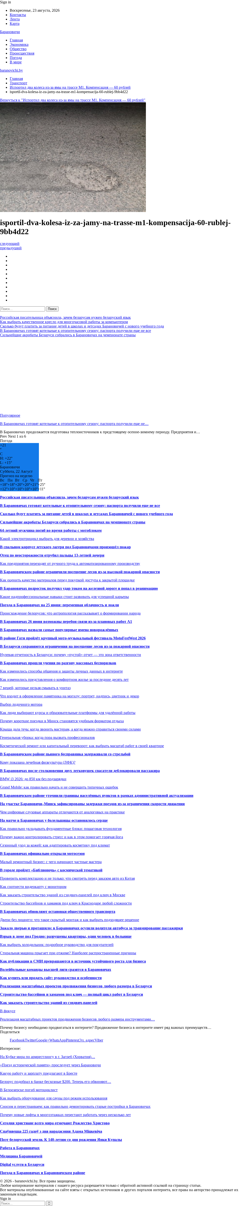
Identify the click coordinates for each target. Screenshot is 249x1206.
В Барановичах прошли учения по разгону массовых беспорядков (58, 663)
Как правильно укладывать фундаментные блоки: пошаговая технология (61, 829)
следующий (9, 243)
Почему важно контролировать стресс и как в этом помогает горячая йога (61, 837)
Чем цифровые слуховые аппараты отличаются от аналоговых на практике (62, 812)
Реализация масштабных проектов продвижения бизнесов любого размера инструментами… (77, 1019)
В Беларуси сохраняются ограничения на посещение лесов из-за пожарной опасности (75, 646)
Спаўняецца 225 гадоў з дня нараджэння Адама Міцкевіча (51, 1131)
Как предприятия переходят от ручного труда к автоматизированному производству (70, 563)
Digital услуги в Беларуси (22, 1164)
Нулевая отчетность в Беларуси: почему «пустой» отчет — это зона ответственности (70, 655)
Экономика (19, 44)
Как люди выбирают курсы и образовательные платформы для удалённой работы (67, 713)
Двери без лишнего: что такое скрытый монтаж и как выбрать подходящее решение (69, 920)
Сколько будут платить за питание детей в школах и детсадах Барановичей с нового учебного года (82, 326)
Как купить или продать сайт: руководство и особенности (51, 978)
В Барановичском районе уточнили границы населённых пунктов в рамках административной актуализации (96, 795)
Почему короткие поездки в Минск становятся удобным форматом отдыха (62, 721)
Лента (15, 19)
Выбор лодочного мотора (21, 704)
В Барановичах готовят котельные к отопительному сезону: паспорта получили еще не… (74, 424)
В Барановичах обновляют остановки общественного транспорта (57, 911)
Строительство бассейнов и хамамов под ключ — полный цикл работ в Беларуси (71, 994)
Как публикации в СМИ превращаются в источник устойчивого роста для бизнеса (73, 961)
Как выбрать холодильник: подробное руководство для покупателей (57, 945)
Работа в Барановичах (20, 1148)
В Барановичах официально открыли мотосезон (42, 853)
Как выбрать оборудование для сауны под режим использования (53, 1098)
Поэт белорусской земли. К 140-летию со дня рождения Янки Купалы (61, 1140)
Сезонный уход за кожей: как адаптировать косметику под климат (55, 845)
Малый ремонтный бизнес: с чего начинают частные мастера (51, 862)
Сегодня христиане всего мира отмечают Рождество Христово (55, 1123)
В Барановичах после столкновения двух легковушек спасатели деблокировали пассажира (80, 771)
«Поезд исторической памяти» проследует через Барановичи (50, 1065)
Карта (14, 23)
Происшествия (22, 53)
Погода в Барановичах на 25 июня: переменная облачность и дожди (59, 605)
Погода (16, 58)
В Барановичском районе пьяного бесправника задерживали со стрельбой (65, 754)
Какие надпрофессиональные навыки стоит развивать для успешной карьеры (64, 597)
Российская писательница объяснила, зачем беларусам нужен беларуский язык (65, 317)
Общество (18, 49)
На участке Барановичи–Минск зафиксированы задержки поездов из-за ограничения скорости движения (92, 804)
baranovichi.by (11, 70)
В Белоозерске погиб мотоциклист (29, 1090)
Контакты (18, 15)
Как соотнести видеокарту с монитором (33, 887)
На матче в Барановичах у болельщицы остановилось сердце (54, 820)
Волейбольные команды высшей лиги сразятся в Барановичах (55, 969)
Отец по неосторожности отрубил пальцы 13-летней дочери (52, 555)
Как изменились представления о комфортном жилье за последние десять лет (64, 679)
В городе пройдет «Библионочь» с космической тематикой (51, 870)
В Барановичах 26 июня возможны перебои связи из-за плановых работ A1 (66, 621)
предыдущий (11, 248)
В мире (16, 62)
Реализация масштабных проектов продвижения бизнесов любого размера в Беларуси (76, 986)
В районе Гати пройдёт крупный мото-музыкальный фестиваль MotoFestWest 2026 (73, 638)
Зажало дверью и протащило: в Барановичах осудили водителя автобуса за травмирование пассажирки (91, 928)
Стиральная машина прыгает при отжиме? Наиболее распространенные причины (68, 953)
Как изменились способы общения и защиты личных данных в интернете (61, 671)
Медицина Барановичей (21, 1156)
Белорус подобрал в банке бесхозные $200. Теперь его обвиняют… (55, 1082)
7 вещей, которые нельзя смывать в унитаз (35, 688)
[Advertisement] (124, 375)
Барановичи (10, 32)
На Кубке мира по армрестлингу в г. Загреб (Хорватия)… (47, 1057)
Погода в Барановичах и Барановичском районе (42, 1173)
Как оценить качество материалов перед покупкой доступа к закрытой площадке (67, 580)
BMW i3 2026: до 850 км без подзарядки (33, 779)
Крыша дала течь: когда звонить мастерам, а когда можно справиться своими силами (70, 729)
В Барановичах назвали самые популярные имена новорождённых (59, 630)
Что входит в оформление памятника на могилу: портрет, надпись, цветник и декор (69, 696)
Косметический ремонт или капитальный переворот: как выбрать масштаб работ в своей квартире (82, 746)
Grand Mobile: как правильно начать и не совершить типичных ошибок (59, 787)
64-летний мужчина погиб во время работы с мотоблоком (51, 530)
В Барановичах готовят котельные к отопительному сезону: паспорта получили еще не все (75, 330)
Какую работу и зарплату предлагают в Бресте (38, 1073)
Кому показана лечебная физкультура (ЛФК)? (37, 762)
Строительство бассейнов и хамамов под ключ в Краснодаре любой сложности (66, 903)
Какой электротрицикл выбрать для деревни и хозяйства (47, 539)
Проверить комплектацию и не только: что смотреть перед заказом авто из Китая (67, 878)
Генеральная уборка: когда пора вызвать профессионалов (47, 737)
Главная (16, 40)
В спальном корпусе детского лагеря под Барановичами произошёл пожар (65, 547)
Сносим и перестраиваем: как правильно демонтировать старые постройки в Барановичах (75, 1106)
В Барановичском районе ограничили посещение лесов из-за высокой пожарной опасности (80, 572)
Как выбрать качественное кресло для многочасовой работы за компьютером (64, 322)
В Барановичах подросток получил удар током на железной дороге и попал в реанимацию (79, 588)
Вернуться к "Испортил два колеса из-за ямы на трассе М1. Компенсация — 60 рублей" (72, 100)
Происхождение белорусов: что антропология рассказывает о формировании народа (70, 613)
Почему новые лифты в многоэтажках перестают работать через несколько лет (65, 1115)
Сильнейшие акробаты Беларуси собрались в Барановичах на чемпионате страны (68, 335)
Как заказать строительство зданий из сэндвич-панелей (48, 1003)
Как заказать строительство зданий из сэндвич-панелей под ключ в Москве (62, 895)
